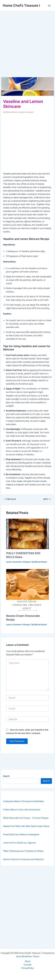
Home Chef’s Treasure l (21, 5)
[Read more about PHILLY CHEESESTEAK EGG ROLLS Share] (27, 533)
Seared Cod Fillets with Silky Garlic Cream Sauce (26, 826)
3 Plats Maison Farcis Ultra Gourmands (21, 809)
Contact (27, 964)
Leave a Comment (26, 112)
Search (6, 776)
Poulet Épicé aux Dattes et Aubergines (21, 834)
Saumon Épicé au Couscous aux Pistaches (23, 859)
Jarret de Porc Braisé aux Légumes (19, 842)
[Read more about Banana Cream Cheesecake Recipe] (27, 590)
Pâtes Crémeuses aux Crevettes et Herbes (23, 851)
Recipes (26, 562)
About (27, 961)
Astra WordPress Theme (27, 956)
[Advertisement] (27, 48)
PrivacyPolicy (27, 968)
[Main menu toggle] (49, 6)
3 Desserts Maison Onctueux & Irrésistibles (23, 801)
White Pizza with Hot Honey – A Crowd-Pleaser (25, 818)
